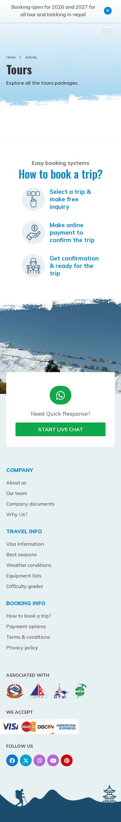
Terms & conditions (28, 637)
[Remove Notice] (108, 11)
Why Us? (17, 514)
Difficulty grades (24, 586)
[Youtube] (53, 760)
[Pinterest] (67, 760)
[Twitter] (26, 760)
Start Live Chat (60, 429)
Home (11, 57)
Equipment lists (24, 575)
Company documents (30, 504)
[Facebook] (12, 760)
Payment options (26, 626)
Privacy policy (22, 647)
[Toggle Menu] (107, 32)
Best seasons (21, 554)
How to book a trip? (28, 616)
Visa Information (25, 544)
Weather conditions (29, 565)
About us (16, 482)
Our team (16, 493)
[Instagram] (39, 760)
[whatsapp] (60, 395)
